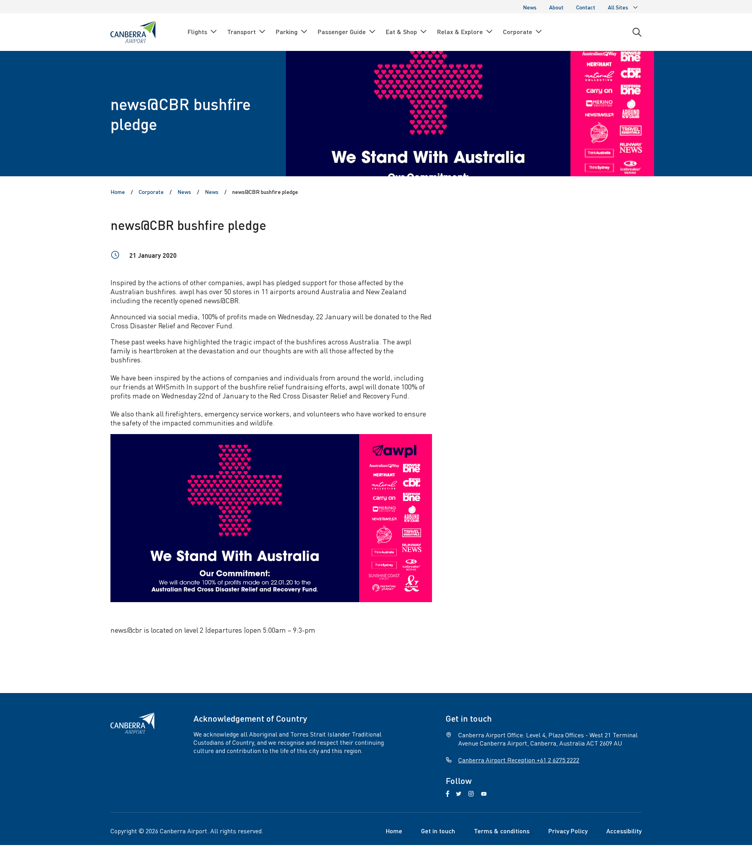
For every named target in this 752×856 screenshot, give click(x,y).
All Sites (618, 7)
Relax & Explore (460, 31)
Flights (197, 31)
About (556, 7)
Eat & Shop (401, 31)
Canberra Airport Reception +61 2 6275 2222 (518, 760)
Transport (241, 31)
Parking (287, 31)
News (530, 7)
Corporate (517, 31)
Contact (585, 7)
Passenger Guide (342, 31)
